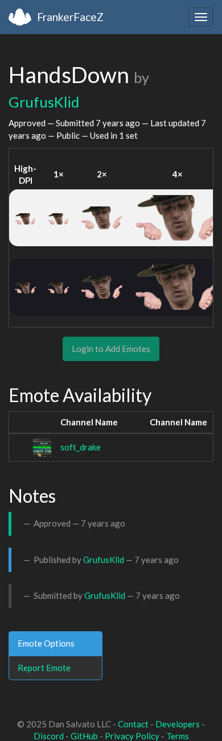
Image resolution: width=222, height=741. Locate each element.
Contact (133, 724)
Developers (177, 724)
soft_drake (80, 447)
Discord (49, 736)
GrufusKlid (44, 101)
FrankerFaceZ (70, 16)
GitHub (84, 736)
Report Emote (44, 668)
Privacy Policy (132, 736)
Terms (177, 736)
